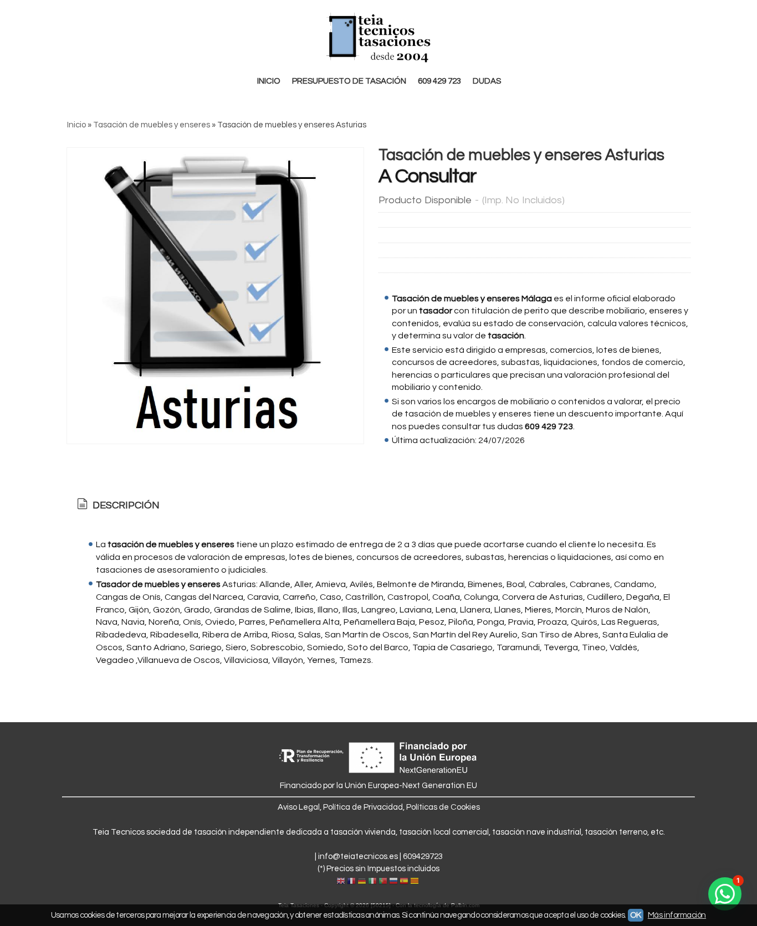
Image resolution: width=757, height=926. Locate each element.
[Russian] (393, 882)
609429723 (423, 856)
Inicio (268, 81)
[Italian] (372, 882)
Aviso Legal (299, 807)
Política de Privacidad (363, 807)
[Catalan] (415, 882)
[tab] (117, 506)
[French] (351, 882)
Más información (677, 915)
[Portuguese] (382, 882)
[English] (340, 882)
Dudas (487, 81)
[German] (361, 882)
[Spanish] (404, 882)
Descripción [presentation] (125, 505)
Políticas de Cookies (443, 807)
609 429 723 (439, 81)
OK (635, 915)
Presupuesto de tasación (349, 81)
